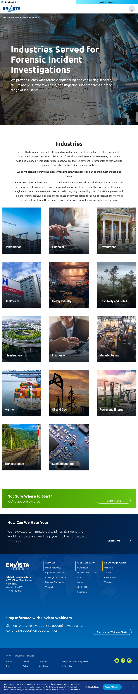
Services (50, 562)
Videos (107, 582)
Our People (82, 567)
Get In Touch (114, 500)
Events (80, 577)
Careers (80, 582)
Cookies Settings (92, 687)
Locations (82, 592)
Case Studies (110, 577)
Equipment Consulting (55, 572)
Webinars (108, 567)
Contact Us (113, 540)
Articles (107, 572)
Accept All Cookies (112, 687)
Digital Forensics (53, 567)
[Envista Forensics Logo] (17, 565)
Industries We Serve (10, 17)
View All (49, 587)
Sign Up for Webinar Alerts (112, 631)
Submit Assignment (107, 2)
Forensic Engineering (55, 582)
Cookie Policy (75, 689)
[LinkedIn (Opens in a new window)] (116, 660)
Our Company (86, 562)
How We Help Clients (87, 572)
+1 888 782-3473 (14, 591)
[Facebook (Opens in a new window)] (123, 660)
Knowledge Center (116, 562)
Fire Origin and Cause (55, 577)
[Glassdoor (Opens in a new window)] (129, 660)
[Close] (134, 687)
